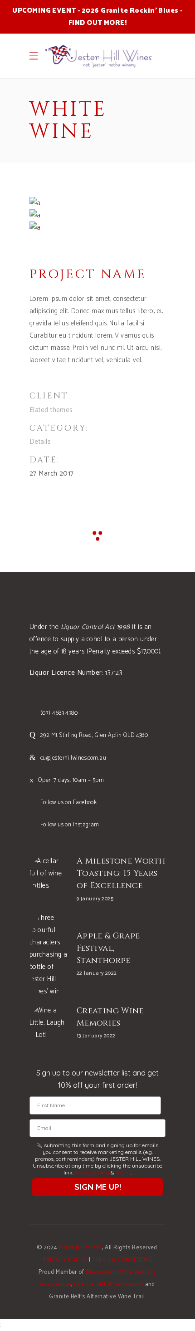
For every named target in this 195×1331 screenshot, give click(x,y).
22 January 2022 (97, 973)
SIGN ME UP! (97, 1187)
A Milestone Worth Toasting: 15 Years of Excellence (121, 873)
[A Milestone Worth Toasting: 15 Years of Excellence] (48, 874)
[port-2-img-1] (34, 215)
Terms (123, 1172)
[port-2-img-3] (34, 203)
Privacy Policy (92, 1172)
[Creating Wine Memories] (48, 1023)
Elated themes (51, 410)
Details (40, 441)
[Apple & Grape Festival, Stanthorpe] (48, 954)
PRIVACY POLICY (65, 1260)
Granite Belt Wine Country (108, 1284)
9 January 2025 (95, 898)
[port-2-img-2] (34, 227)
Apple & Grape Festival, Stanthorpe (108, 948)
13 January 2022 (96, 1035)
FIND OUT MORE (96, 23)
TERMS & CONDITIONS (122, 1260)
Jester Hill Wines (80, 1247)
